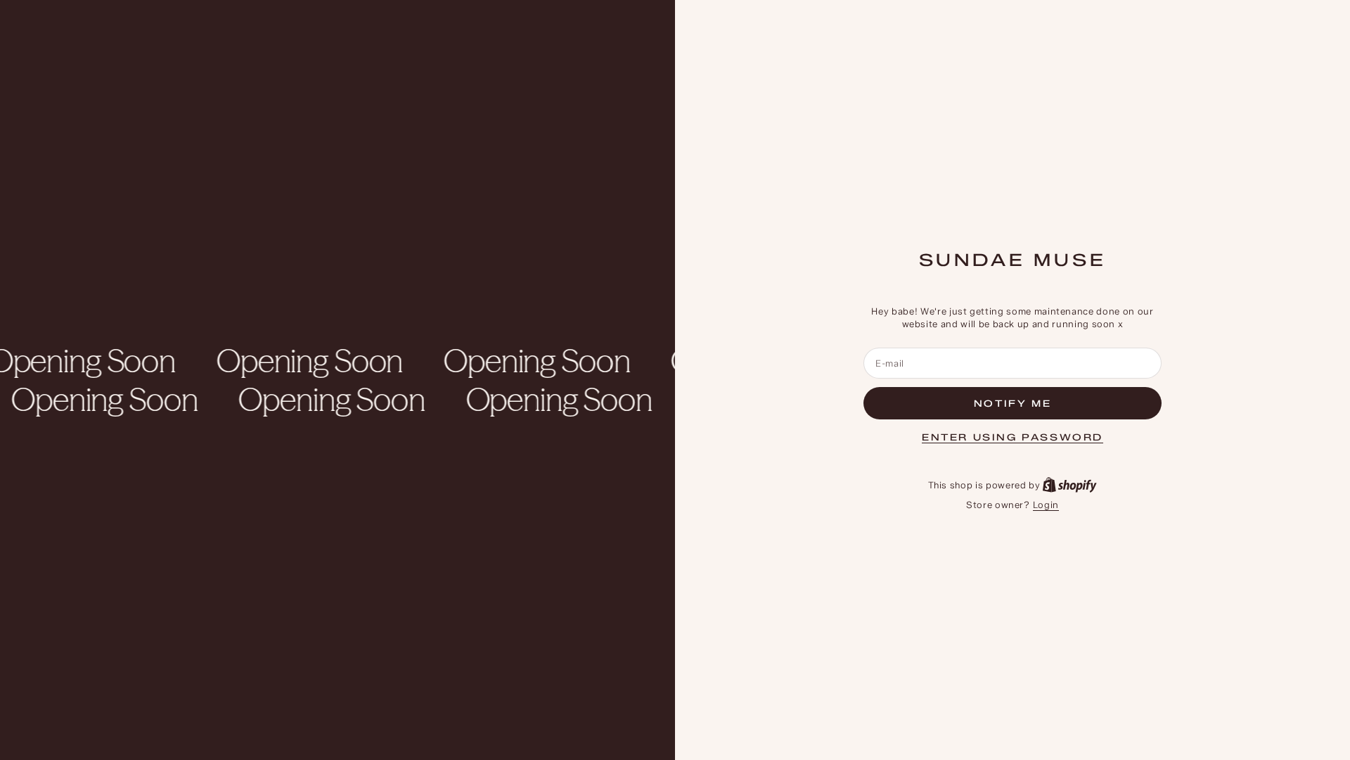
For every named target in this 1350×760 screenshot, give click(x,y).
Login (1046, 504)
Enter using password (1012, 437)
